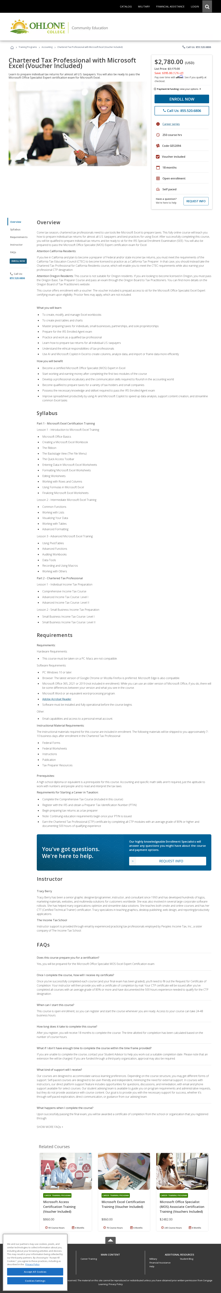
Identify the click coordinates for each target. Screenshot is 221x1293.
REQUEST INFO (196, 201)
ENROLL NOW (181, 99)
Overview (15, 221)
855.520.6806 (17, 278)
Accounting (47, 47)
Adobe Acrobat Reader (56, 699)
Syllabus (15, 229)
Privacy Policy (116, 1284)
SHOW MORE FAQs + (50, 1127)
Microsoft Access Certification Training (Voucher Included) (59, 1207)
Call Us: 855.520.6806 (196, 47)
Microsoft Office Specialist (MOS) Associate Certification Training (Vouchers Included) (182, 1207)
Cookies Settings (35, 1280)
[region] (35, 1262)
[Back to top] (110, 1254)
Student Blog (186, 1258)
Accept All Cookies (35, 1271)
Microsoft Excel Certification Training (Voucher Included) (123, 1204)
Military (153, 1258)
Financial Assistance (160, 1262)
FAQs (13, 252)
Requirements (18, 237)
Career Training (89, 1258)
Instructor (16, 244)
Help (152, 1266)
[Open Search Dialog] (207, 6)
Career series (171, 124)
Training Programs (28, 47)
